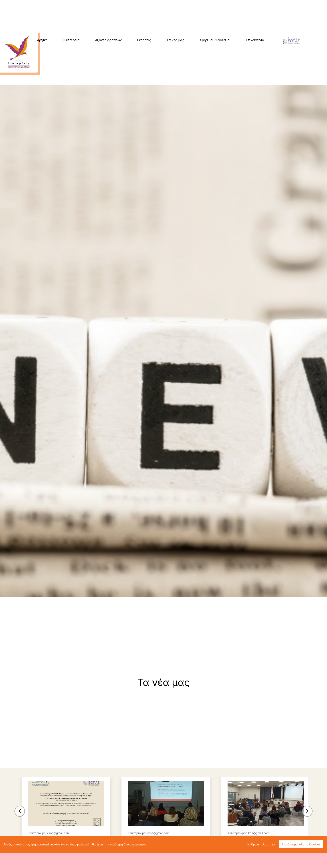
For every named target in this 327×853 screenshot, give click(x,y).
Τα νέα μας (175, 40)
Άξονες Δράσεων (108, 40)
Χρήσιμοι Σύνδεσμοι (215, 40)
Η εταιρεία (71, 40)
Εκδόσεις (144, 40)
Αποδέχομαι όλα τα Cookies (301, 844)
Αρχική (42, 40)
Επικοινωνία (255, 40)
